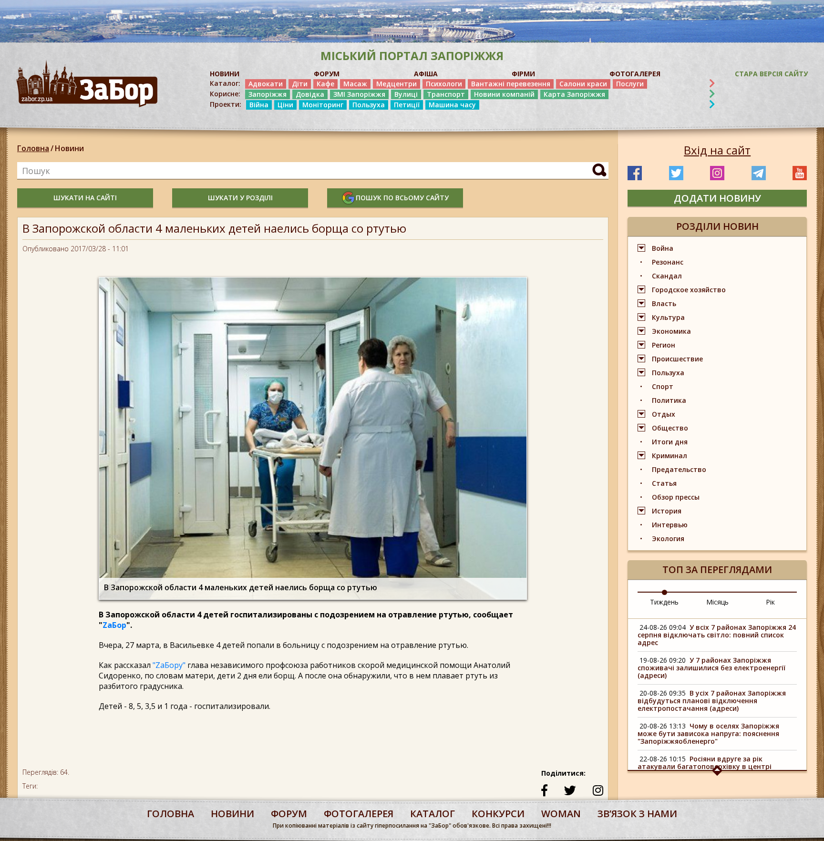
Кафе (325, 83)
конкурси (498, 813)
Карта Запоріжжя (574, 94)
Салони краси (583, 83)
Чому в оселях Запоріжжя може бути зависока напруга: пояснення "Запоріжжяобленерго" (708, 733)
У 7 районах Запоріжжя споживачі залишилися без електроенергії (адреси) (711, 668)
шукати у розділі (240, 197)
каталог (432, 813)
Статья (664, 483)
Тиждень (664, 601)
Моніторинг (322, 104)
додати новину (717, 198)
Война (662, 248)
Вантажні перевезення (510, 83)
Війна (258, 104)
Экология (668, 538)
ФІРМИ (523, 73)
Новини (69, 148)
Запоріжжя (267, 94)
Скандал (667, 275)
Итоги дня (670, 441)
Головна (33, 148)
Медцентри (396, 83)
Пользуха (368, 104)
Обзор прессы (676, 497)
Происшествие (677, 358)
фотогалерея (358, 813)
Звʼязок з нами (637, 813)
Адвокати (265, 83)
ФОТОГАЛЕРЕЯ (634, 73)
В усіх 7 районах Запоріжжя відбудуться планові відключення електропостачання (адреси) (712, 700)
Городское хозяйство (689, 289)
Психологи (444, 83)
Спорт (662, 386)
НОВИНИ (224, 73)
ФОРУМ (327, 73)
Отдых (663, 414)
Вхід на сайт (717, 150)
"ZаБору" (169, 665)
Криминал (669, 455)
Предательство (679, 469)
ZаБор (114, 625)
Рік (770, 601)
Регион (663, 344)
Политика (669, 400)
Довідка (310, 94)
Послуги (630, 83)
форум (289, 813)
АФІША (426, 73)
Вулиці (406, 94)
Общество (670, 427)
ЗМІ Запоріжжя (359, 94)
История (666, 510)
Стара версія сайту (771, 73)
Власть (664, 303)
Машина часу (452, 104)
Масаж (355, 83)
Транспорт (446, 94)
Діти (300, 83)
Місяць (717, 601)
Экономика (671, 331)
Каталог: (225, 83)
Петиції (407, 104)
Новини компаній (504, 94)
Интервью (670, 524)
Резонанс (667, 262)
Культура (668, 317)
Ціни (285, 104)
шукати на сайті (85, 197)
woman (561, 813)
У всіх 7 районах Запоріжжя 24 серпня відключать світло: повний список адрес (717, 635)
